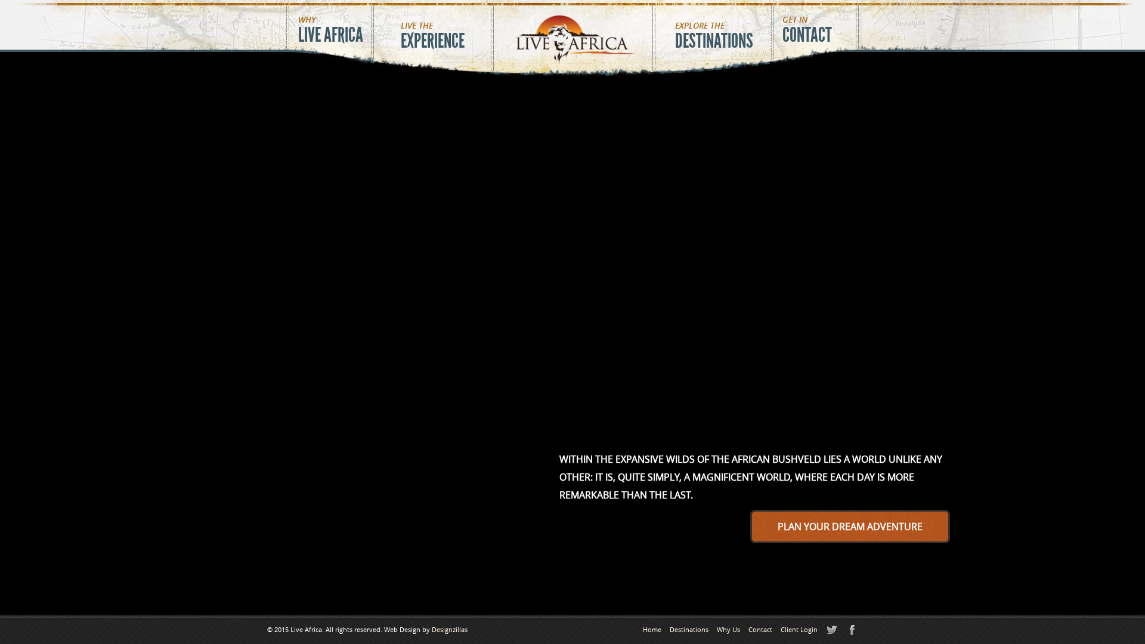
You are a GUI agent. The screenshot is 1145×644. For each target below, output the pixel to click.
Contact (760, 629)
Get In (807, 30)
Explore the (714, 36)
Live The (433, 36)
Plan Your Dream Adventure (850, 526)
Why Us (728, 629)
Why (330, 30)
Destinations (689, 629)
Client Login (799, 629)
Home (652, 629)
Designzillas (450, 629)
